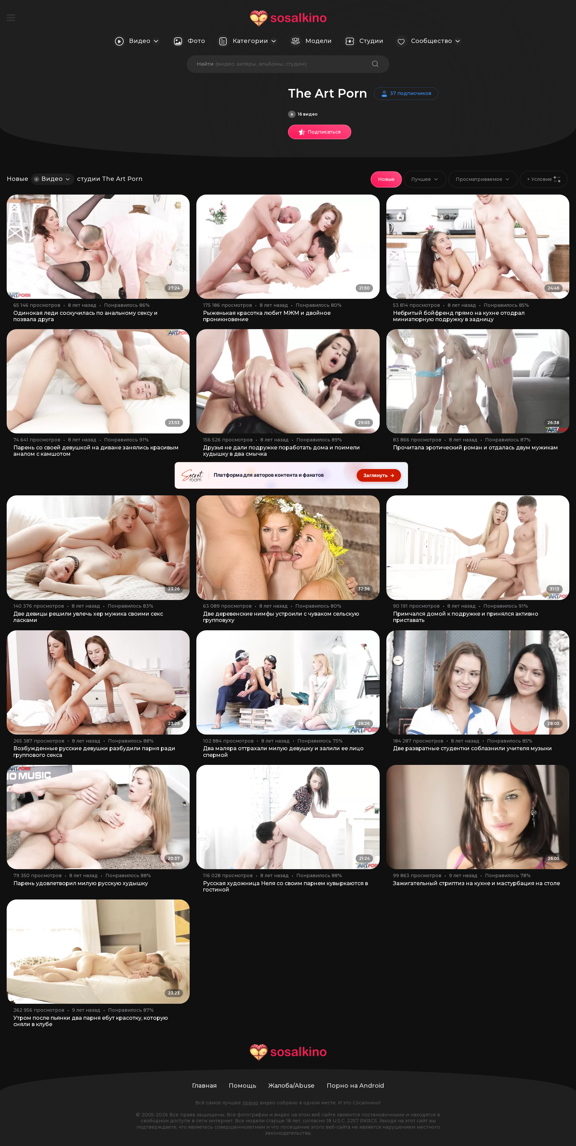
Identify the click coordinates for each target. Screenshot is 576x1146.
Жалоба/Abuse (291, 1085)
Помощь (242, 1085)
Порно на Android (355, 1085)
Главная (204, 1085)
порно (250, 1103)
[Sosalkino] (288, 18)
